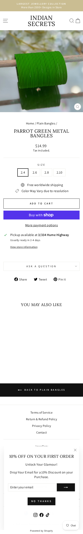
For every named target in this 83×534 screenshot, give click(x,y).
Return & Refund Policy (41, 419)
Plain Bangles (46, 123)
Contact (41, 432)
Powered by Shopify (41, 530)
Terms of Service (41, 412)
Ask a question (41, 266)
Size (41, 165)
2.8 (47, 172)
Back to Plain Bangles (44, 389)
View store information (23, 247)
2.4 (23, 172)
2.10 (59, 172)
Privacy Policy (41, 426)
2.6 (35, 172)
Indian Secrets (41, 21)
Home (30, 123)
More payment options (41, 225)
